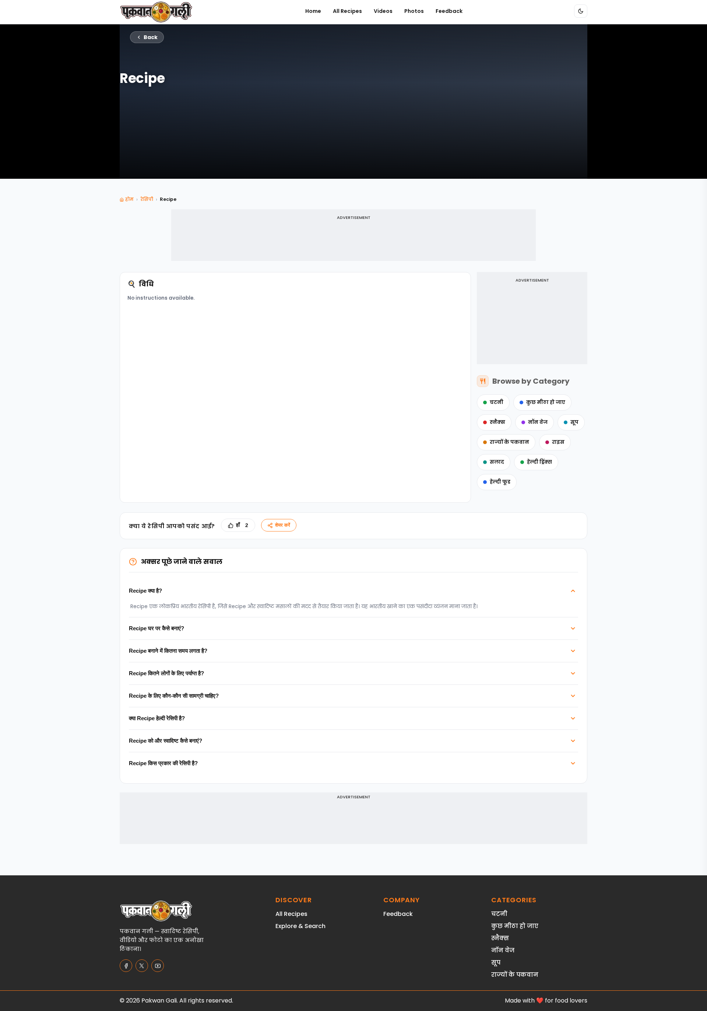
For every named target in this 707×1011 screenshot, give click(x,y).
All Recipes (347, 11)
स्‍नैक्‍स (497, 422)
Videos (383, 11)
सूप (574, 422)
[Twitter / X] (142, 965)
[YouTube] (157, 965)
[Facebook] (126, 965)
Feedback (449, 11)
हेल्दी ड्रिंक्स (539, 462)
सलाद (497, 462)
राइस (558, 442)
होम (129, 199)
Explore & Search (300, 926)
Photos (414, 11)
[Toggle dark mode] (580, 11)
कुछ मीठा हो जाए (545, 402)
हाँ (242, 525)
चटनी (496, 402)
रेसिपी (146, 199)
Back (151, 37)
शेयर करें (282, 525)
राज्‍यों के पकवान (509, 442)
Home (313, 11)
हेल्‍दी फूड (500, 481)
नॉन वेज (538, 422)
